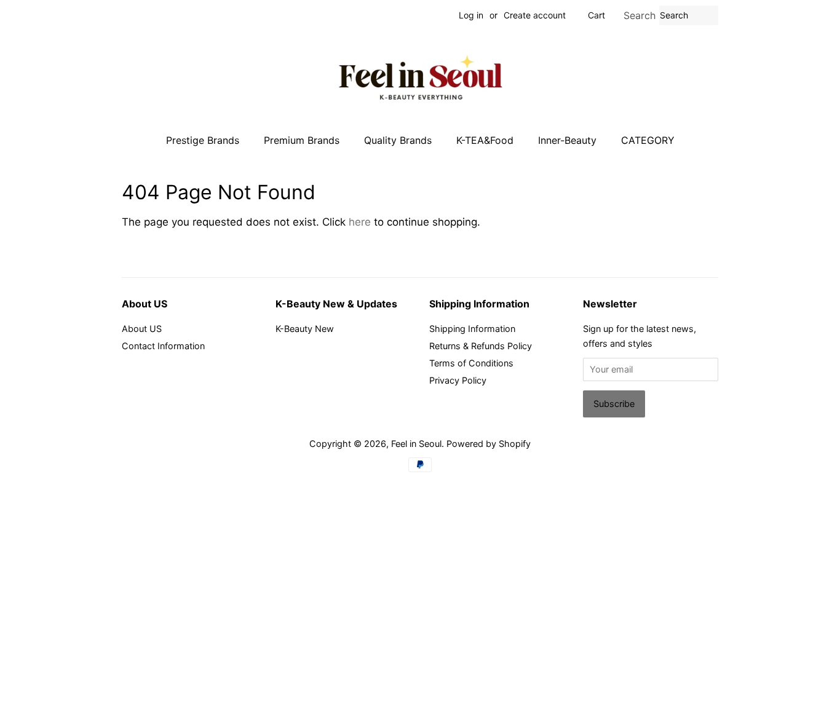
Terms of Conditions (471, 363)
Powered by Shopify (488, 443)
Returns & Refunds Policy (480, 346)
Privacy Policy (457, 380)
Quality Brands (398, 140)
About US (142, 328)
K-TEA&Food (484, 140)
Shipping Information (472, 328)
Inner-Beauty (567, 140)
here (360, 222)
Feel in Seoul (416, 443)
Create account (535, 15)
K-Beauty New (304, 328)
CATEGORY (648, 140)
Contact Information (163, 346)
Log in (471, 15)
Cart (596, 15)
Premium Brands (301, 140)
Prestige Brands (202, 140)
